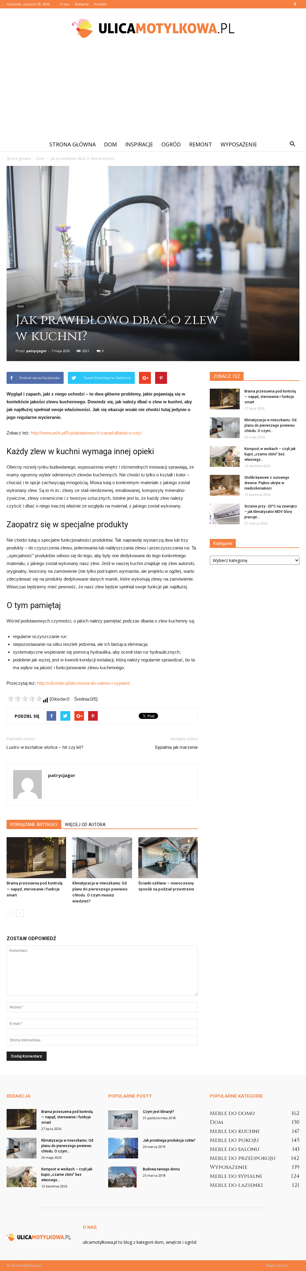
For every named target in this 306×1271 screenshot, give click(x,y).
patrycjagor (36, 351)
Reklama (81, 4)
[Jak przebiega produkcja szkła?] (123, 1148)
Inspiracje (139, 144)
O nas (64, 4)
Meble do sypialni (236, 1176)
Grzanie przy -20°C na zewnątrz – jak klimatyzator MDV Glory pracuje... (270, 511)
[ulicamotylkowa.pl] (153, 28)
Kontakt (100, 4)
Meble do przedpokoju (243, 1158)
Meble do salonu (234, 1149)
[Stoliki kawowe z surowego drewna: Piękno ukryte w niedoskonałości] (225, 485)
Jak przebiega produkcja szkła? (169, 1140)
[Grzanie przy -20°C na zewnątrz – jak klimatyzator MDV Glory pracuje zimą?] (225, 514)
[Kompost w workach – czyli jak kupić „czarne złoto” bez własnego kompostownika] (225, 456)
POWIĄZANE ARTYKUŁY (34, 824)
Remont (200, 144)
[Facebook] (294, 4)
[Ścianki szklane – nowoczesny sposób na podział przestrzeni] (168, 857)
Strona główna (72, 144)
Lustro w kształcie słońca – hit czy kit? (45, 747)
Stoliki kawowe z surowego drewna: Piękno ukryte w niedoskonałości (266, 482)
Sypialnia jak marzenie (176, 747)
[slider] (24, 698)
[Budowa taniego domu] (122, 1177)
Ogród (171, 144)
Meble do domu (232, 1113)
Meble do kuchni (235, 1131)
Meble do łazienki (236, 1185)
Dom (110, 144)
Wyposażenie (239, 144)
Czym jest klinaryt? (158, 1112)
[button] (292, 144)
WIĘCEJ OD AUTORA (85, 824)
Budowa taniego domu (161, 1169)
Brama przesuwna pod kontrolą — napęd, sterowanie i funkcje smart (34, 889)
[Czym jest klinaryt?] (123, 1119)
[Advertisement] (153, 92)
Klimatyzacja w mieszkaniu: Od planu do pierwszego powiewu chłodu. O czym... (270, 425)
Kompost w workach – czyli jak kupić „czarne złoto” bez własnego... (270, 454)
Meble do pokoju (234, 1140)
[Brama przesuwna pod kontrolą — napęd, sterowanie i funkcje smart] (36, 857)
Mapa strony (276, 1265)
